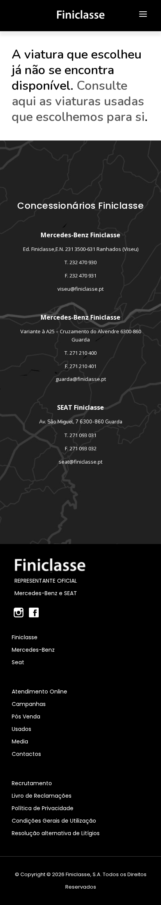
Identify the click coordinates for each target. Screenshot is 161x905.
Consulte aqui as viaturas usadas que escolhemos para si (78, 101)
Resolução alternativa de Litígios (56, 833)
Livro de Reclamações (42, 796)
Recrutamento (32, 783)
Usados (21, 729)
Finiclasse (25, 637)
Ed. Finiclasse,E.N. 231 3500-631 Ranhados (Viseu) (80, 248)
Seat (18, 662)
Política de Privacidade (42, 808)
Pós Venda (26, 716)
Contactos (26, 754)
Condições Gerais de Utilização (54, 821)
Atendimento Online (39, 691)
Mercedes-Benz (33, 650)
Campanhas (29, 704)
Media (20, 741)
